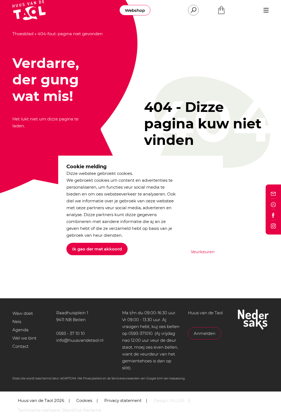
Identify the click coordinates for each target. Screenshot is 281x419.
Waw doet (22, 313)
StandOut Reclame (81, 410)
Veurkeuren (203, 251)
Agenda (20, 329)
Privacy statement (123, 400)
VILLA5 (177, 400)
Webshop (135, 10)
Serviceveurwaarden (125, 378)
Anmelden (204, 333)
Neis (16, 321)
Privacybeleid (92, 378)
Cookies (84, 400)
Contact (20, 346)
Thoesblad (22, 33)
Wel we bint (24, 338)
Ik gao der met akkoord (97, 249)
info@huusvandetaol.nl (79, 340)
